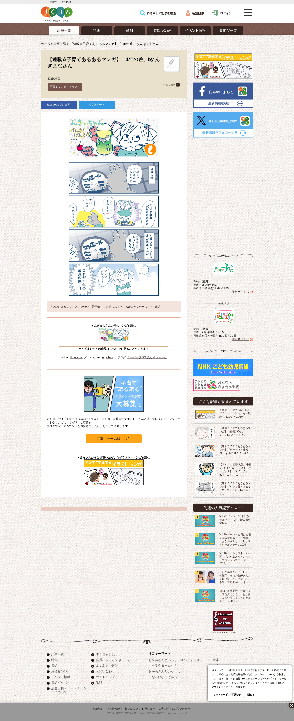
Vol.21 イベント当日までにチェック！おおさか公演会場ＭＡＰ (235, 520)
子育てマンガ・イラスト (65, 86)
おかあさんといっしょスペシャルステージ (178, 660)
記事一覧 (60, 44)
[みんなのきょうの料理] (216, 390)
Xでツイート (97, 104)
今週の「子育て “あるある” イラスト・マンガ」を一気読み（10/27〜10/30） (235, 413)
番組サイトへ (240, 291)
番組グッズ (59, 682)
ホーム (45, 44)
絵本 (216, 660)
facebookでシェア (58, 104)
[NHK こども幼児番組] (223, 376)
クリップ (171, 66)
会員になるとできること (113, 660)
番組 (54, 665)
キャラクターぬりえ (162, 665)
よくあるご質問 (107, 665)
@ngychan (76, 357)
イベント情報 (60, 677)
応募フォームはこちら (114, 439)
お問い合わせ (105, 671)
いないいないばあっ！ (164, 677)
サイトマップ (105, 677)
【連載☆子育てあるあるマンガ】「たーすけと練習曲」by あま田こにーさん (235, 450)
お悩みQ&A (59, 671)
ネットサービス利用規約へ (227, 694)
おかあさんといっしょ (164, 671)
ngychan (107, 357)
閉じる (251, 694)
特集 (54, 660)
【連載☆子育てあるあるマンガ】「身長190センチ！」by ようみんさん (235, 431)
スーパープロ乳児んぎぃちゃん (147, 357)
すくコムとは (105, 654)
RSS (99, 682)
